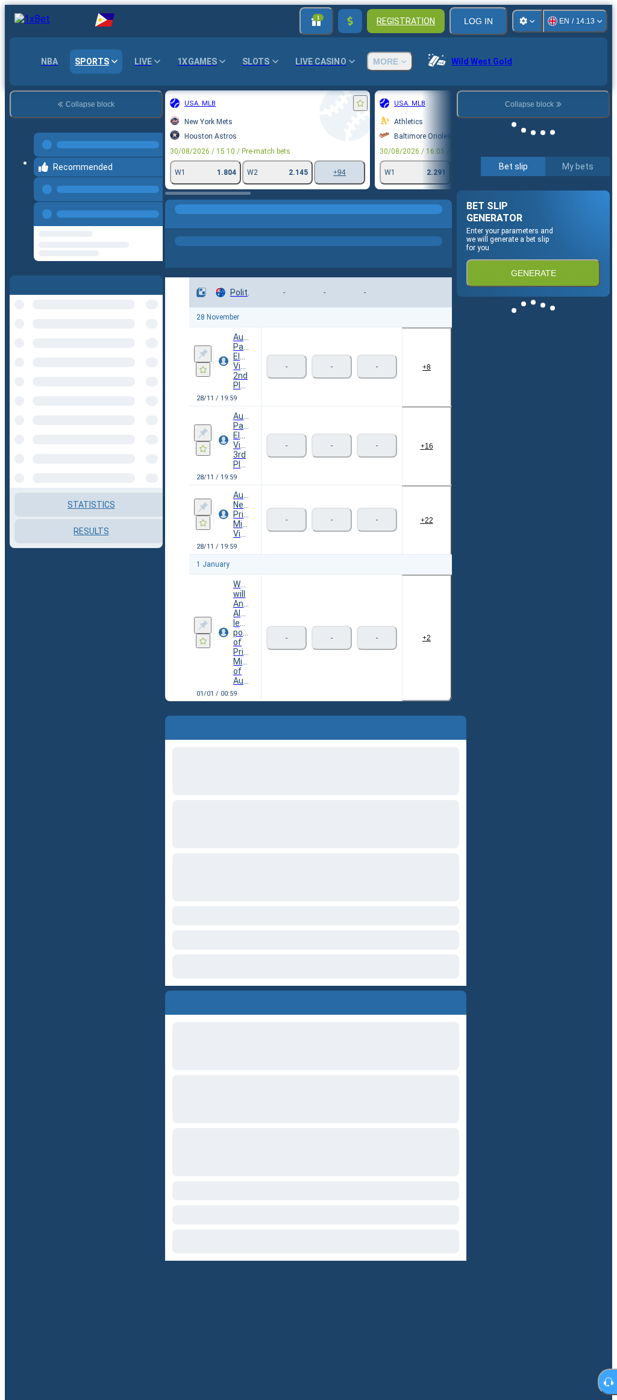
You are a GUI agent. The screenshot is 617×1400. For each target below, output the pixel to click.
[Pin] (71, 338)
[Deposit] (350, 21)
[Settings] (527, 21)
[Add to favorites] (229, 103)
